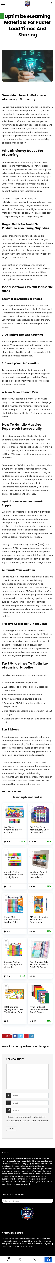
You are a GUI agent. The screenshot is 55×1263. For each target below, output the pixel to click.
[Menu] (3, 3)
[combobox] (27, 1201)
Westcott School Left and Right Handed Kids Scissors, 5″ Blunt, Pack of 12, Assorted (38, 878)
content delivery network (24, 544)
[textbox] (27, 1201)
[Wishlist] (20, 1259)
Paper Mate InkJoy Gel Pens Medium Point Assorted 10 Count (13, 921)
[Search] (51, 3)
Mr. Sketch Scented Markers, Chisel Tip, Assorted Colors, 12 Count (13, 832)
